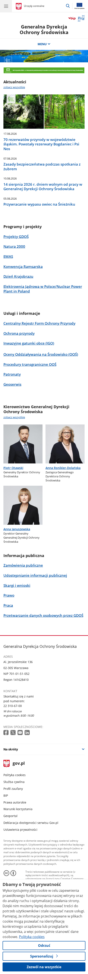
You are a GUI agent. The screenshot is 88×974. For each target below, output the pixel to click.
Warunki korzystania (17, 809)
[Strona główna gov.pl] (19, 6)
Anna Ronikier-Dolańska (63, 468)
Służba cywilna (14, 782)
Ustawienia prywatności (20, 830)
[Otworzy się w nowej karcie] (6, 733)
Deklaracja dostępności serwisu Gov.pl (30, 823)
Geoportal (10, 816)
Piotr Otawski (13, 468)
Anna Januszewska (16, 529)
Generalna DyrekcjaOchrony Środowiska (44, 29)
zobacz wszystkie (14, 87)
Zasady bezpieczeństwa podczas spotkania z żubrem (42, 166)
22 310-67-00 (12, 706)
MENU (42, 44)
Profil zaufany (13, 789)
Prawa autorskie (14, 802)
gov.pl (18, 763)
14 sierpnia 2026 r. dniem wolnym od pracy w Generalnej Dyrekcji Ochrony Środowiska (42, 186)
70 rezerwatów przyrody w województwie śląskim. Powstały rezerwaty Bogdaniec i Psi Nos (41, 144)
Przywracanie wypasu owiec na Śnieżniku (39, 204)
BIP (5, 795)
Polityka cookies (14, 775)
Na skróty (10, 749)
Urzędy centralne (34, 6)
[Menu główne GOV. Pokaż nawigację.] (6, 6)
